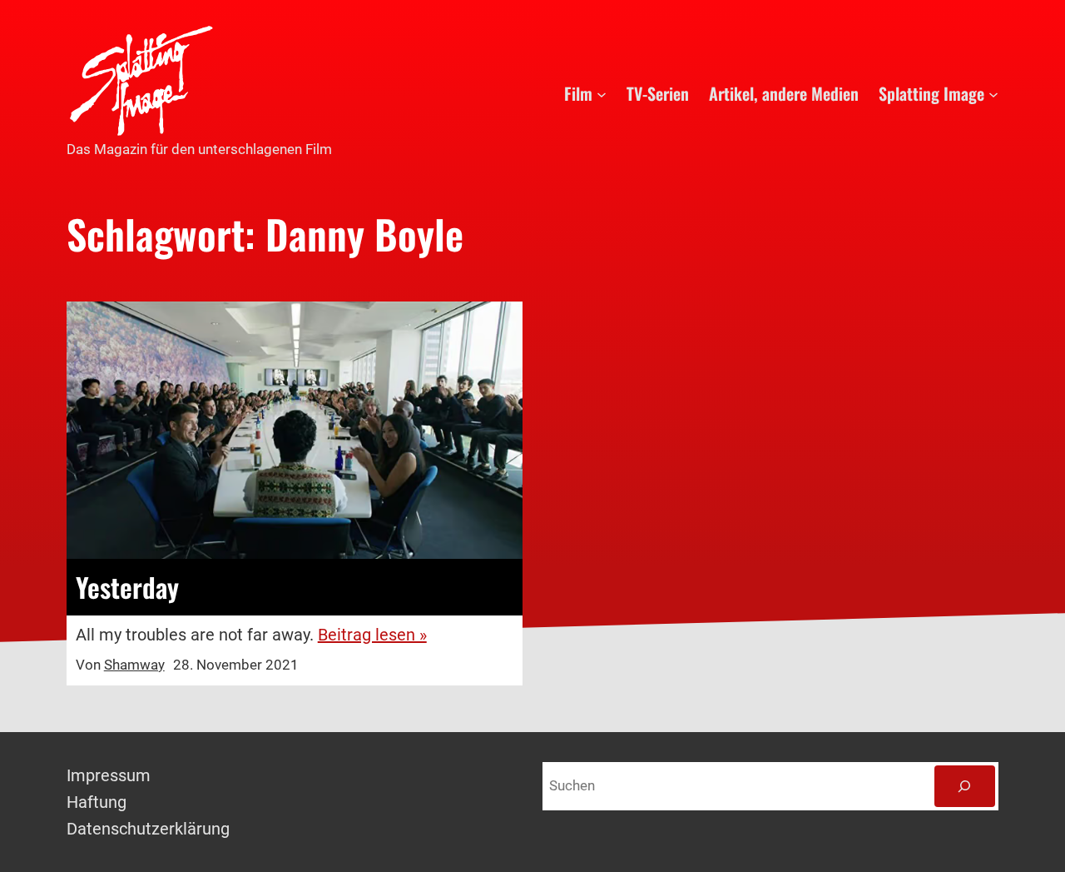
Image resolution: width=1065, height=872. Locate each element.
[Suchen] (964, 786)
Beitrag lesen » (372, 635)
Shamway (134, 664)
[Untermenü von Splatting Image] (993, 93)
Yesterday (127, 587)
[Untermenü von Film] (602, 93)
